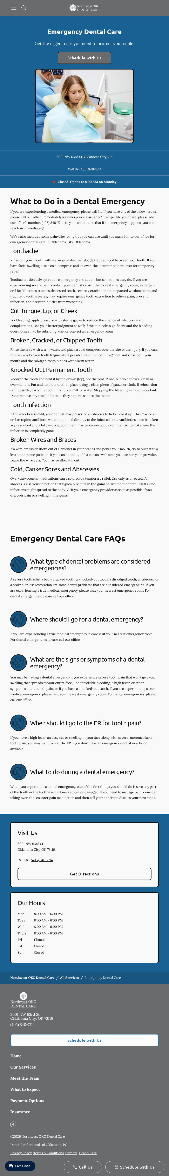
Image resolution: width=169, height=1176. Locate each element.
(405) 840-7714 (90, 169)
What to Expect (25, 1089)
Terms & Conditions (48, 1153)
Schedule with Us (84, 57)
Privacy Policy (21, 1153)
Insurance (20, 1111)
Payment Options (27, 1100)
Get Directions (84, 873)
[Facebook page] (13, 1124)
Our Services (23, 1067)
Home (16, 1055)
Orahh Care (88, 1153)
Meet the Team (24, 1078)
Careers (71, 1153)
